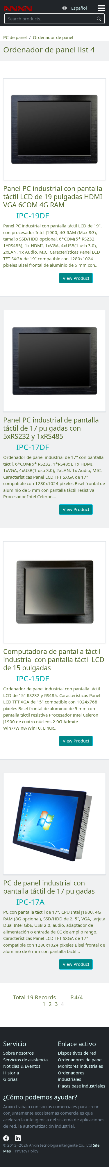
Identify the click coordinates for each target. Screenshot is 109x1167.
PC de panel (15, 37)
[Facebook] (6, 1138)
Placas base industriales (81, 1086)
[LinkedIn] (18, 1138)
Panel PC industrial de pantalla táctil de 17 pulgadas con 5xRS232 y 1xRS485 (51, 428)
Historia (11, 1073)
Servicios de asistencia (25, 1059)
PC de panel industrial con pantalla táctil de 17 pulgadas (49, 887)
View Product (76, 278)
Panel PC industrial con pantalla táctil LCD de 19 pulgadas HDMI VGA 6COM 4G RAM (52, 196)
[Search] (99, 18)
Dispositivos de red (77, 1053)
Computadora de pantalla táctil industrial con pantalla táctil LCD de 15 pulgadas (53, 659)
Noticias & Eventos (21, 1066)
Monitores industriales (80, 1066)
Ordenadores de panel (80, 1059)
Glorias (10, 1079)
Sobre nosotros (18, 1053)
